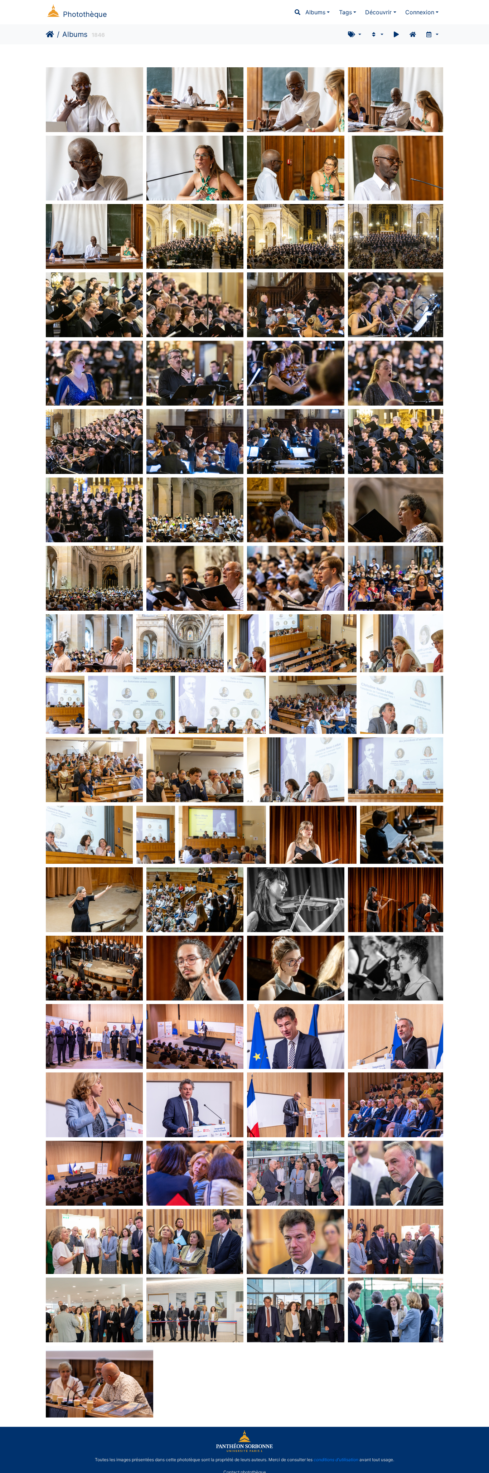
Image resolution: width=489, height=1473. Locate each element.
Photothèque (85, 14)
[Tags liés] (354, 34)
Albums (315, 12)
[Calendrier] (432, 34)
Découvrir (378, 12)
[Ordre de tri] (376, 34)
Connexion (419, 12)
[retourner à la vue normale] (413, 34)
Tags (345, 12)
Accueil (50, 34)
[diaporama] (396, 34)
